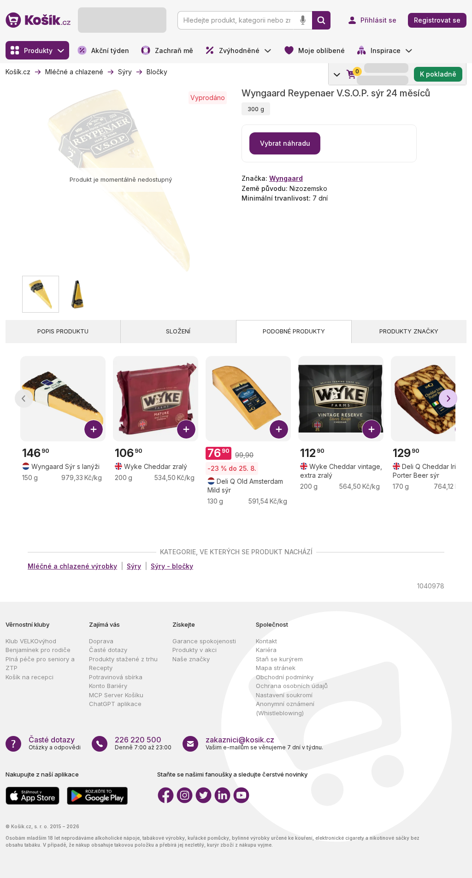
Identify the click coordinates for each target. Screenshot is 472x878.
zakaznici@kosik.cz (240, 739)
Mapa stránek (275, 667)
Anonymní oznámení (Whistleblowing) (285, 708)
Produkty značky (408, 331)
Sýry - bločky (172, 566)
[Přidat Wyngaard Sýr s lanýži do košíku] (93, 429)
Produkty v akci (194, 649)
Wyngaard (286, 178)
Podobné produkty (294, 331)
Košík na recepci (29, 677)
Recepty (100, 667)
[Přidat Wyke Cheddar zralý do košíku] (186, 429)
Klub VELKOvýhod (31, 641)
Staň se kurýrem (279, 659)
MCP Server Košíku (116, 695)
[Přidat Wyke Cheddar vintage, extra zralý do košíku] (371, 429)
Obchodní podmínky (284, 677)
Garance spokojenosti (204, 641)
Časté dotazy (108, 649)
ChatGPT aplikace (115, 703)
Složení (178, 331)
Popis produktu (62, 331)
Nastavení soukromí (284, 695)
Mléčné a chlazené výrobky (72, 566)
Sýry (134, 566)
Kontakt (266, 641)
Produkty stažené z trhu (123, 659)
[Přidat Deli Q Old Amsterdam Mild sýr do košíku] (279, 429)
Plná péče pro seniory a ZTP (40, 663)
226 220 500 (138, 739)
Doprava (101, 641)
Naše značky (191, 659)
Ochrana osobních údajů (292, 685)
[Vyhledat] (321, 20)
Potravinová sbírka (115, 677)
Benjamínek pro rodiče (38, 649)
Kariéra (266, 649)
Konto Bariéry (108, 685)
